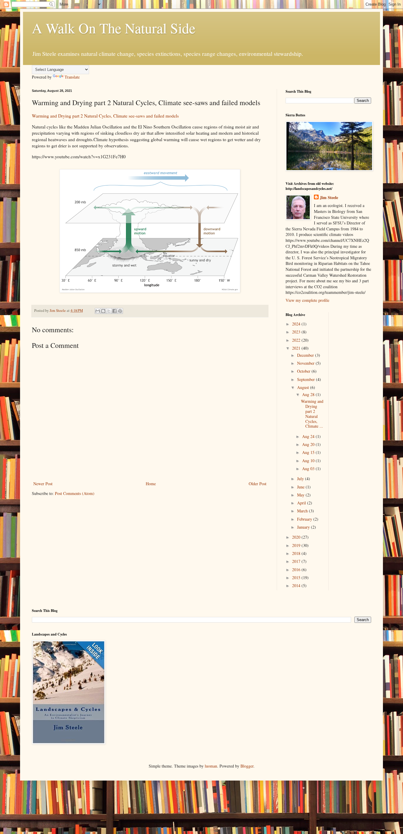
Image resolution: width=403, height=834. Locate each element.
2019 (297, 545)
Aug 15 (309, 452)
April (302, 503)
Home (151, 483)
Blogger (246, 766)
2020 (297, 537)
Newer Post (43, 483)
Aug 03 (309, 468)
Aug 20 (309, 444)
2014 (297, 585)
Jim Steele (329, 198)
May (301, 495)
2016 (297, 569)
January (304, 527)
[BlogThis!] (103, 311)
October (304, 371)
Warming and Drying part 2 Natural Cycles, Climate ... (312, 413)
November (306, 363)
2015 (297, 577)
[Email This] (98, 311)
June (301, 487)
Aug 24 (309, 436)
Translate (72, 77)
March (303, 511)
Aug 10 (309, 460)
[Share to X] (109, 311)
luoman (211, 766)
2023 (297, 332)
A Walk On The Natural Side (113, 27)
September (306, 379)
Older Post (257, 483)
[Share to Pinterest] (120, 311)
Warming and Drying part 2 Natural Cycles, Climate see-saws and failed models (105, 116)
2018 (297, 553)
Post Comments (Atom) (74, 493)
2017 (297, 561)
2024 (297, 324)
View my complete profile (307, 300)
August (303, 387)
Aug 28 (309, 394)
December (306, 355)
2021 (297, 348)
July (301, 478)
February (305, 519)
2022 (297, 340)
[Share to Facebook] (114, 311)
